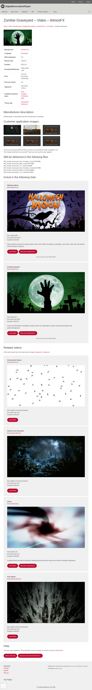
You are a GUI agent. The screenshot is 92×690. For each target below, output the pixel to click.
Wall (22, 98)
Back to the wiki (10, 655)
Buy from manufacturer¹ (28, 251)
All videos (50, 26)
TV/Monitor (24, 96)
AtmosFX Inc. (41, 26)
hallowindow (14, 504)
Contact (88, 1)
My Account (14, 11)
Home (5, 26)
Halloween (24, 104)
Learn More (12, 251)
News (55, 11)
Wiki (32, 11)
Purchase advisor (43, 11)
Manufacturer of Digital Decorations (24, 26)
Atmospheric (25, 102)
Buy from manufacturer (28, 565)
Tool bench (25, 11)
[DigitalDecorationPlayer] (3, 6)
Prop (22, 92)
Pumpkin (24, 94)
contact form (59, 650)
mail (25, 152)
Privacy (81, 1)
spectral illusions (15, 433)
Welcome (4, 11)
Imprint (73, 1)
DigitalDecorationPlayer (18, 6)
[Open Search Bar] (89, 11)
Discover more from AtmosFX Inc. (30, 655)
